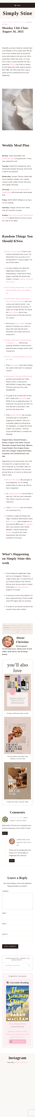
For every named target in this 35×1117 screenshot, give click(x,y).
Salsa (12, 629)
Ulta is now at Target (13, 251)
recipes (6, 629)
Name (4, 913)
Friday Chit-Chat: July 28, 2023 (17, 802)
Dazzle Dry (23, 398)
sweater (9, 532)
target (18, 629)
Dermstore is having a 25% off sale (19, 376)
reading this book (15, 493)
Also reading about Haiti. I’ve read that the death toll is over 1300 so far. (19, 290)
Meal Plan (27, 627)
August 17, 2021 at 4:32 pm (18, 820)
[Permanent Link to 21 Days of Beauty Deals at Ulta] (17, 710)
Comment (5, 891)
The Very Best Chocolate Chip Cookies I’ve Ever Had (17, 757)
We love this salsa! (13, 480)
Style (23, 22)
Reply (5, 833)
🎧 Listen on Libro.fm (17, 1041)
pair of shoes (12, 521)
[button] (17, 5)
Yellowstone (15, 507)
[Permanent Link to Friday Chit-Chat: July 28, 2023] (17, 799)
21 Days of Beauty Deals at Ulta (17, 713)
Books (10, 22)
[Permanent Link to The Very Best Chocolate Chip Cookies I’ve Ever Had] (17, 753)
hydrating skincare (21, 587)
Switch (12, 64)
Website (5, 934)
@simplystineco (21, 1062)
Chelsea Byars (16, 818)
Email (4, 923)
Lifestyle (16, 22)
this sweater (27, 524)
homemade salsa (8, 158)
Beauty (4, 22)
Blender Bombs (16, 415)
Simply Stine (17, 13)
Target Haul (27, 629)
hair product (13, 312)
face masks (15, 365)
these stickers (20, 323)
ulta (17, 632)
